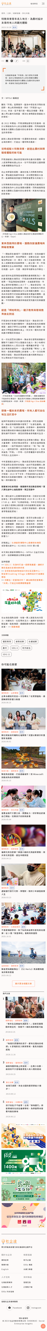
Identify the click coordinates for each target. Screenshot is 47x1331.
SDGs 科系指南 (7, 1291)
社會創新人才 (6, 1287)
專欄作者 (5, 1264)
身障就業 (20, 641)
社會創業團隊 (6, 1282)
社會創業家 (15, 927)
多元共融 (25, 13)
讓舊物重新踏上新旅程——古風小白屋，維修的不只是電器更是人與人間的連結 (24, 1068)
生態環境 (5, 966)
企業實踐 (14, 693)
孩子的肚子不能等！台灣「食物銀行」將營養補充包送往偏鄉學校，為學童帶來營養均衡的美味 (24, 1108)
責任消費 (9, 1082)
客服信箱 (27, 1282)
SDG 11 (6, 654)
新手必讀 (27, 1260)
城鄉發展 (16, 13)
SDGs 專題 (28, 1264)
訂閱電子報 (28, 1287)
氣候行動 (5, 771)
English (5, 1269)
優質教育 (7, 641)
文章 (9, 13)
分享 (2, 61)
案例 (14, 27)
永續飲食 (19, 1102)
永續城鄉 (33, 641)
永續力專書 (28, 1269)
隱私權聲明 (23, 1318)
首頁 (3, 13)
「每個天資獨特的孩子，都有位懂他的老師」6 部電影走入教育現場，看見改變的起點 (24, 1046)
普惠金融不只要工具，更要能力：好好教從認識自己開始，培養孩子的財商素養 (23, 815)
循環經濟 (19, 1062)
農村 (5, 647)
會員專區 (34, 3)
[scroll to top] (43, 1326)
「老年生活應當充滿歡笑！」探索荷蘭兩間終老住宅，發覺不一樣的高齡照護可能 (24, 1025)
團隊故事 (5, 1260)
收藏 (23, 61)
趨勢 (23, 927)
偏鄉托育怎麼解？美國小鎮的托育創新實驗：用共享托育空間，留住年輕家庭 (23, 854)
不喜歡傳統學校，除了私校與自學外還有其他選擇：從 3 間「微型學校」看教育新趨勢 (23, 932)
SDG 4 (15, 647)
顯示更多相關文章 (23, 983)
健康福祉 (9, 1020)
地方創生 (26, 647)
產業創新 (14, 732)
